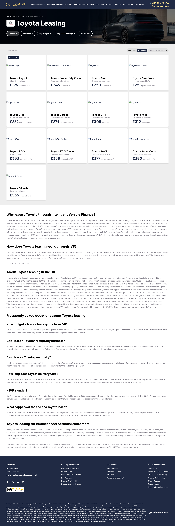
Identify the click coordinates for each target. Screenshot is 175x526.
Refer (130, 4)
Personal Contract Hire (69, 481)
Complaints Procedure (156, 478)
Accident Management (115, 478)
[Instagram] (18, 482)
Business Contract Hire (70, 468)
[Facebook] (7, 482)
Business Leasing (38, 4)
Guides (109, 4)
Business (142, 50)
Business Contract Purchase (72, 475)
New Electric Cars (81, 4)
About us (117, 4)
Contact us (139, 4)
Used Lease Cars (97, 4)
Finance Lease (66, 472)
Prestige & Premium (55, 4)
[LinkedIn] (23, 482)
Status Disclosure (154, 481)
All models (27, 34)
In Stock (68, 4)
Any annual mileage (65, 34)
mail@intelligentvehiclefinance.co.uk (21, 475)
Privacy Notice (153, 484)
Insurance (110, 475)
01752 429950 (12, 468)
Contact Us (152, 468)
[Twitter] (12, 482)
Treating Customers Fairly (157, 475)
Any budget (44, 34)
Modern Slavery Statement (158, 487)
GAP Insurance (112, 468)
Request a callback (160, 6)
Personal (132, 50)
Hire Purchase (66, 478)
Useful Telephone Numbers (158, 472)
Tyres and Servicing (114, 472)
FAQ (124, 4)
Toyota (12, 34)
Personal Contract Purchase (71, 484)
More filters (85, 34)
